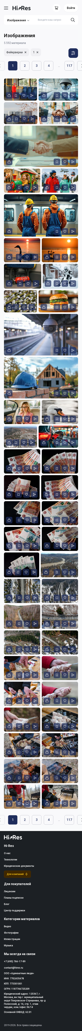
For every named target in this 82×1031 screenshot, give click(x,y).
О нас (7, 853)
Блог (6, 904)
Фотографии (11, 932)
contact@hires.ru (13, 967)
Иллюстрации (12, 939)
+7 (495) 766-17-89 (14, 961)
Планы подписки (13, 897)
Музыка (8, 945)
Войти (71, 8)
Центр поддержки (14, 910)
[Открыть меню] (6, 8)
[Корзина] (57, 8)
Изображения (16, 20)
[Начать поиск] (72, 19)
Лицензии (9, 891)
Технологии (10, 859)
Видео (7, 926)
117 (69, 66)
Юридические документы (19, 866)
